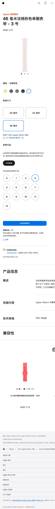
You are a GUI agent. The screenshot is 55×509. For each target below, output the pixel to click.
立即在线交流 (12, 253)
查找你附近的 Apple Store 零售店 (24, 500)
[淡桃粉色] (28, 91)
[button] (39, 3)
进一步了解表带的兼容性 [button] (12, 138)
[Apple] (4, 449)
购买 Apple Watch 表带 (26, 449)
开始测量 (9, 163)
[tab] (21, 73)
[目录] (52, 3)
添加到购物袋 (25, 223)
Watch (11, 449)
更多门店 (40, 500)
